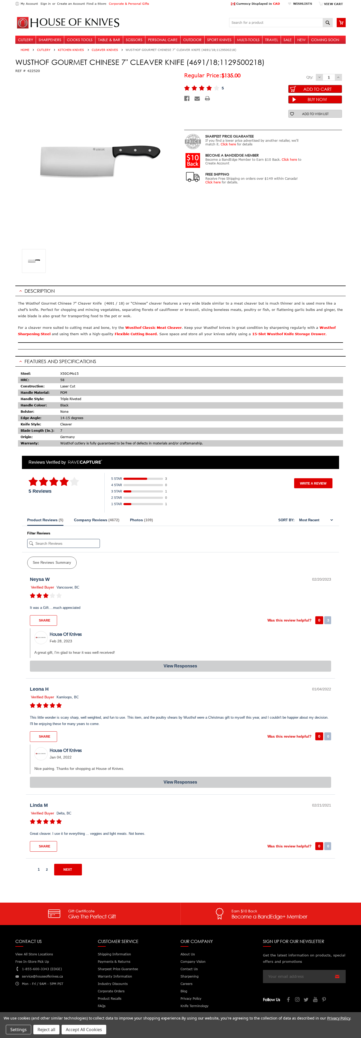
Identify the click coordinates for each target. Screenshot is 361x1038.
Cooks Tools (79, 39)
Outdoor (192, 39)
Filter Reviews (38, 533)
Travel (271, 39)
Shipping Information (114, 954)
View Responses (180, 666)
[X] (306, 1000)
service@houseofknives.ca (42, 976)
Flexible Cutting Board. (136, 334)
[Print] (207, 98)
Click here (228, 144)
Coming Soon (325, 39)
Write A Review (313, 483)
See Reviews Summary (52, 563)
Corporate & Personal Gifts (129, 3)
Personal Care (163, 39)
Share (44, 620)
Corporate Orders (111, 991)
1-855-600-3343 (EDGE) (42, 969)
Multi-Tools (248, 39)
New (301, 39)
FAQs (101, 1006)
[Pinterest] (324, 1000)
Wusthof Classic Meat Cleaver (153, 327)
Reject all (46, 1029)
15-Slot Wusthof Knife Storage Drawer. (290, 334)
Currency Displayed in (257, 3)
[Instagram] (297, 1000)
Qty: (309, 77)
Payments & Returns (114, 962)
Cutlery (25, 39)
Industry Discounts (113, 984)
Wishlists (302, 3)
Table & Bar (109, 39)
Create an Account (71, 3)
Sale (288, 39)
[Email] (197, 98)
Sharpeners (50, 39)
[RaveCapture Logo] (84, 462)
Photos (141, 520)
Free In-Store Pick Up (32, 962)
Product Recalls (109, 999)
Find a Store (96, 3)
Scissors (134, 39)
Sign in (45, 3)
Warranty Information (115, 976)
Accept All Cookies (84, 1029)
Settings (18, 1029)
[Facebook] (186, 98)
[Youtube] (315, 1000)
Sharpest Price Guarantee (118, 969)
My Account (29, 3)
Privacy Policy (338, 1018)
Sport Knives (219, 39)
